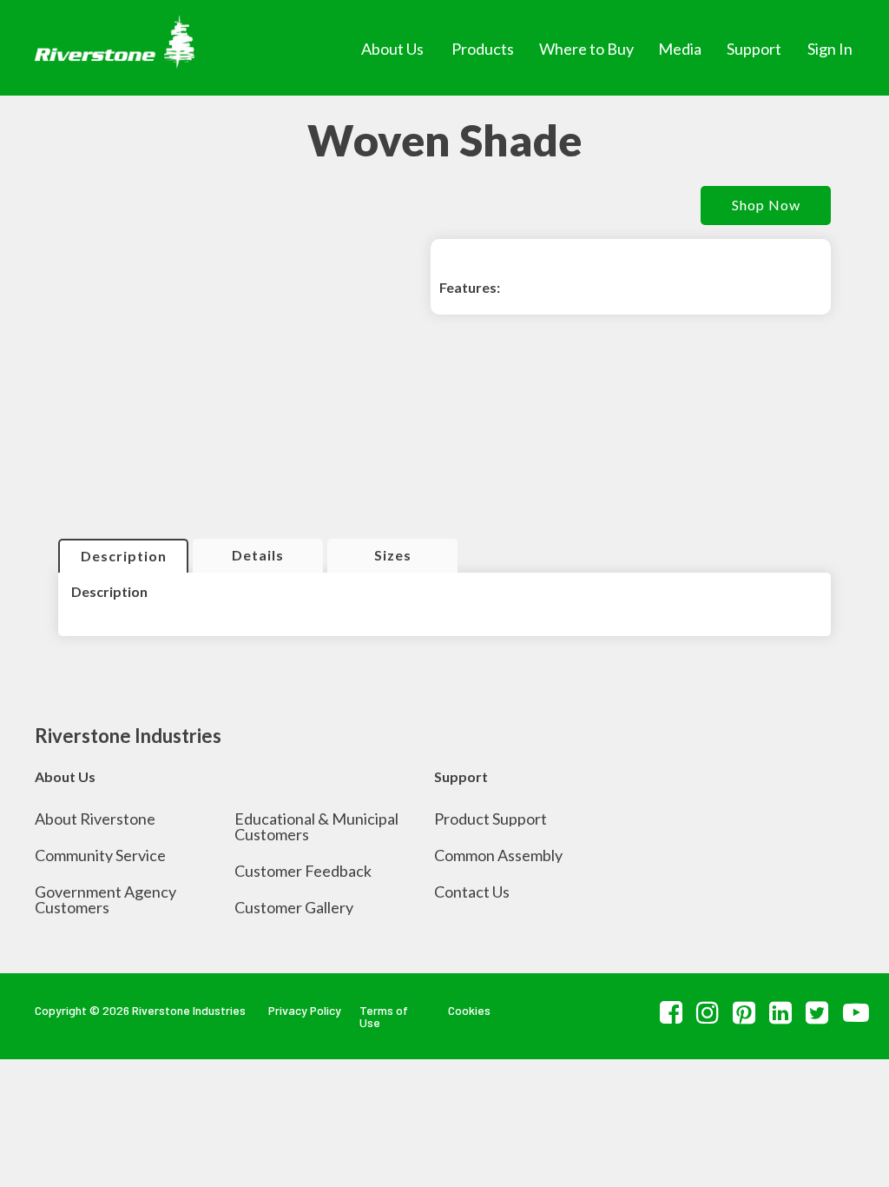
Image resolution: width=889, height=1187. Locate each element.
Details (258, 555)
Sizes (393, 555)
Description (124, 555)
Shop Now (766, 204)
